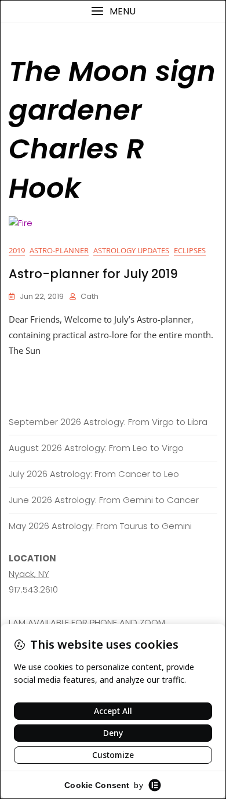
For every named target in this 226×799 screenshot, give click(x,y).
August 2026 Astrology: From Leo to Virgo (96, 448)
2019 (17, 250)
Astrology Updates (131, 250)
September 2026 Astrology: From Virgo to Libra (108, 422)
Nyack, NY (29, 574)
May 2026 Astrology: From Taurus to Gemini (100, 526)
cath (90, 296)
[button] (113, 11)
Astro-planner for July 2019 (93, 273)
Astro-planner (59, 250)
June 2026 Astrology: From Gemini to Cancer (104, 500)
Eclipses (190, 250)
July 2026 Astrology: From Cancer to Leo (94, 474)
